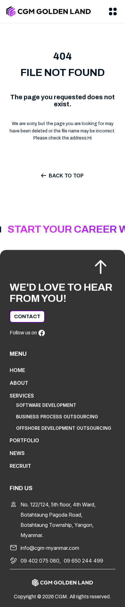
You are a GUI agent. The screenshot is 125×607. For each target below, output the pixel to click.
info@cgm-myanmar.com (50, 548)
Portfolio (24, 440)
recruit (20, 466)
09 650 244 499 (83, 561)
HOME (17, 370)
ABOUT (19, 383)
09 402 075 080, (41, 561)
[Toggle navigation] (113, 11)
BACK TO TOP (66, 175)
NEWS (17, 453)
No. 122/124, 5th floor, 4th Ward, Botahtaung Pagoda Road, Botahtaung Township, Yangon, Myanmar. (58, 519)
